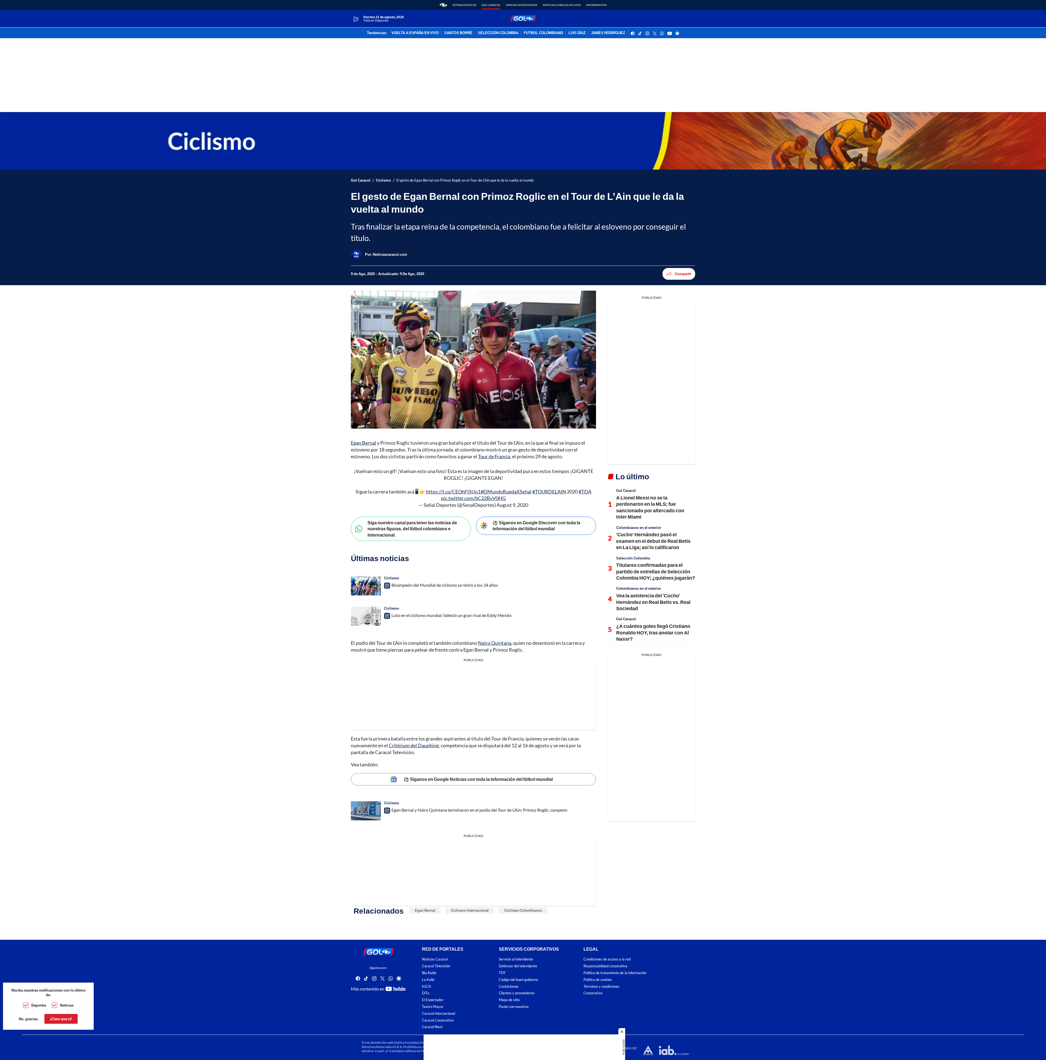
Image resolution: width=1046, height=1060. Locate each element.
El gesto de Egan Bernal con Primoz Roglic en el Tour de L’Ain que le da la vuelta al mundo (465, 180)
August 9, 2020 (512, 505)
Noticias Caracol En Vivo (562, 5)
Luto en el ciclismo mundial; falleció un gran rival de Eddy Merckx (451, 615)
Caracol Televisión (436, 966)
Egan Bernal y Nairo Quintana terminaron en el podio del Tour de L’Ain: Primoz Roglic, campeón (479, 809)
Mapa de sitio (509, 1000)
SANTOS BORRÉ (458, 33)
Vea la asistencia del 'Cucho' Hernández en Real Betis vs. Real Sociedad (653, 601)
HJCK (426, 986)
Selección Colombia (633, 558)
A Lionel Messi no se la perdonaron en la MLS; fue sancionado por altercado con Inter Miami (650, 507)
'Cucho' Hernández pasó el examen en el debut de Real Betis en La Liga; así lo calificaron (653, 540)
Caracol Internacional (438, 1013)
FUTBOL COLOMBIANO (543, 33)
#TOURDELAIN (549, 492)
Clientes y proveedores (517, 993)
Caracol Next (432, 1027)
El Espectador (432, 1000)
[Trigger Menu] (355, 18)
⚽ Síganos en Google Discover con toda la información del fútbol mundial (536, 525)
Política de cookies (597, 979)
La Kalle (428, 979)
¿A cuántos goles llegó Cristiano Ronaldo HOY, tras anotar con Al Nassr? (653, 632)
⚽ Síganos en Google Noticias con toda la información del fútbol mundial (478, 779)
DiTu (425, 993)
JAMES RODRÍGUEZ (608, 33)
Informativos (596, 5)
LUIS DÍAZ (577, 33)
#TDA (585, 492)
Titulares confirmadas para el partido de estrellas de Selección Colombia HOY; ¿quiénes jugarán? (655, 571)
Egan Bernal (363, 443)
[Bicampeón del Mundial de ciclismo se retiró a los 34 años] (366, 585)
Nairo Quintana (494, 643)
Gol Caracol (491, 5)
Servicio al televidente (516, 959)
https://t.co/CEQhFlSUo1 (453, 492)
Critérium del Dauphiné (414, 745)
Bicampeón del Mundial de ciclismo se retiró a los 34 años (444, 585)
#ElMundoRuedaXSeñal (506, 492)
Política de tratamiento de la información (614, 973)
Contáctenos (509, 986)
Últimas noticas (464, 5)
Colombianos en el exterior (638, 527)
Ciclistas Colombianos (523, 910)
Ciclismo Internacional (470, 910)
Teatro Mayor (432, 1006)
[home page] (443, 5)
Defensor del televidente (518, 966)
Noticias (67, 1005)
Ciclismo (383, 180)
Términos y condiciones (601, 986)
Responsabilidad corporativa (605, 966)
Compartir (683, 274)
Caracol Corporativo (438, 1020)
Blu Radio (429, 973)
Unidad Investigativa (521, 5)
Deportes (38, 1005)
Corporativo (592, 993)
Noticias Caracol (435, 959)
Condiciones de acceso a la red (607, 959)
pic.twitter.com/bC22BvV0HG (473, 498)
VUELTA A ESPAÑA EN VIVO (415, 33)
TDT (502, 973)
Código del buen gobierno (518, 979)
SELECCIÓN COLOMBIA (498, 33)
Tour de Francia (494, 456)
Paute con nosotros (514, 1006)
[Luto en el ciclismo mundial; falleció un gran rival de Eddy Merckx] (366, 616)
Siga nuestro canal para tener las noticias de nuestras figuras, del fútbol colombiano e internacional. (412, 528)
